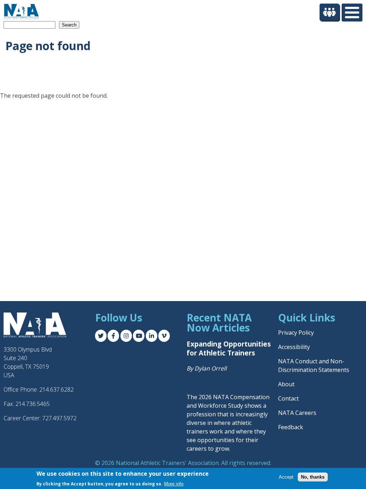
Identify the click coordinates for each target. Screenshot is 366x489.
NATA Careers (297, 413)
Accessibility (294, 347)
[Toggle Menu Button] (352, 12)
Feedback (290, 427)
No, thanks (313, 477)
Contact (288, 398)
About (286, 384)
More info (173, 483)
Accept (286, 477)
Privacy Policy (296, 333)
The (193, 397)
